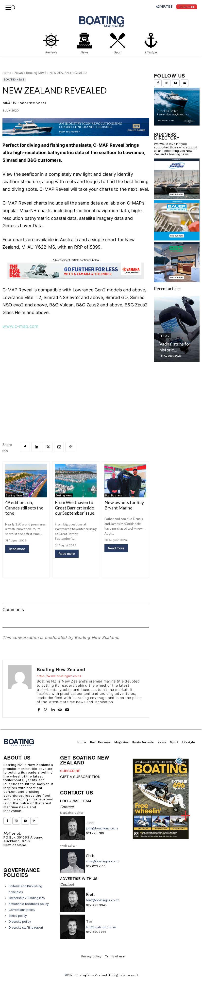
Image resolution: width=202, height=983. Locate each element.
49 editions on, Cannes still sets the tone (24, 508)
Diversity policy (20, 921)
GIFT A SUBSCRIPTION (80, 777)
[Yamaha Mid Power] (75, 278)
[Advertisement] (75, 371)
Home (6, 73)
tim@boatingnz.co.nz (101, 927)
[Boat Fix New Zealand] (177, 197)
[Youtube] (67, 709)
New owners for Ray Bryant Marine (124, 505)
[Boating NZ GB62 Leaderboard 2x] (75, 127)
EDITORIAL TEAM (75, 801)
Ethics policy (18, 916)
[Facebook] (25, 447)
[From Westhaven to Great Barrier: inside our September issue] (76, 480)
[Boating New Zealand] (20, 688)
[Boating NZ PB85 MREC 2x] (177, 124)
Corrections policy (22, 910)
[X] (47, 447)
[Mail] (60, 709)
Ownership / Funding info (27, 898)
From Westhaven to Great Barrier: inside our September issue (74, 508)
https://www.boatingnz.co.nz (59, 676)
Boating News (36, 73)
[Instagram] (46, 709)
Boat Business (113, 495)
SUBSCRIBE (70, 771)
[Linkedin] (36, 447)
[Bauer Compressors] (177, 238)
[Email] (59, 447)
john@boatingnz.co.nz (102, 828)
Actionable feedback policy (29, 904)
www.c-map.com (20, 326)
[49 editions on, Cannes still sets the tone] (26, 480)
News (19, 73)
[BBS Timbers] (177, 280)
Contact (67, 807)
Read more (17, 549)
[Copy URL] (70, 447)
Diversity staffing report (26, 927)
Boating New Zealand (31, 103)
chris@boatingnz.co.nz (102, 861)
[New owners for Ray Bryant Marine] (125, 480)
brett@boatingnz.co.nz (102, 900)
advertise (164, 6)
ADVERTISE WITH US (79, 878)
